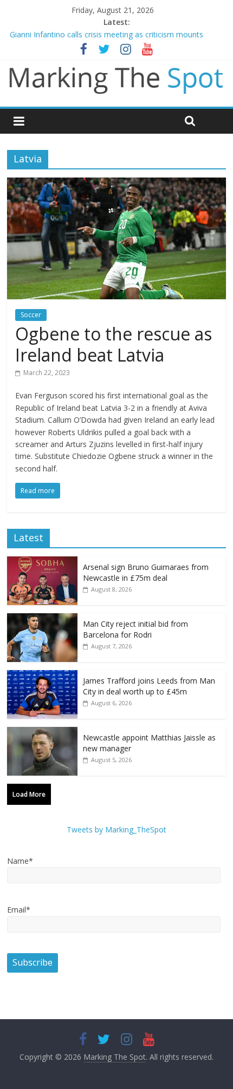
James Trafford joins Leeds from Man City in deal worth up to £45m (149, 686)
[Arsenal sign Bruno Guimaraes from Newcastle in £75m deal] (42, 562)
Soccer (31, 314)
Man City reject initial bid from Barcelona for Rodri (135, 629)
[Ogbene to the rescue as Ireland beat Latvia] (116, 184)
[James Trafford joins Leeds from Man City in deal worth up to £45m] (42, 676)
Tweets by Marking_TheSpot (116, 829)
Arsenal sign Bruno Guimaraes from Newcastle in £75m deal (146, 572)
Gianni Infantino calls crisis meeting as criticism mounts (106, 34)
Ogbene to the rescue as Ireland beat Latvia (113, 344)
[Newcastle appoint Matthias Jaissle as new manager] (42, 732)
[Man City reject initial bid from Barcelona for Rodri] (42, 619)
